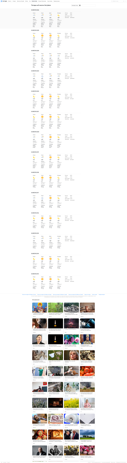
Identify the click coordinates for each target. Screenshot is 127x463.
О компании (4, 462)
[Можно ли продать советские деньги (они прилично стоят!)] (55, 421)
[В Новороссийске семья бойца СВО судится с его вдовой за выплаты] (39, 421)
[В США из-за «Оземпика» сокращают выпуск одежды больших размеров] (39, 373)
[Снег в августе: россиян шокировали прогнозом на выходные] (39, 405)
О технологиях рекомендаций (106, 462)
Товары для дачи (102, 294)
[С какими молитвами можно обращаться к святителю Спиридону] (39, 310)
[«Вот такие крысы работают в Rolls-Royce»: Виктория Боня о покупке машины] (39, 341)
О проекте (89, 462)
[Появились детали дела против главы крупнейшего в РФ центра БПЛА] (87, 310)
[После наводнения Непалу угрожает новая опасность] (55, 389)
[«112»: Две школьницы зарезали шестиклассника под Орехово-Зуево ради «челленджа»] (55, 325)
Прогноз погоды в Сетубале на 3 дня (29, 294)
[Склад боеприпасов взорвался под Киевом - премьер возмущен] (55, 437)
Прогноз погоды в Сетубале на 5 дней (44, 294)
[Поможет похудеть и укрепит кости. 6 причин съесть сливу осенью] (71, 341)
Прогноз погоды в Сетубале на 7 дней (60, 294)
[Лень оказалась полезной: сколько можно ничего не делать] (71, 373)
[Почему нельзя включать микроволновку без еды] (55, 405)
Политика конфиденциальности (96, 462)
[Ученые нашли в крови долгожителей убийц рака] (87, 325)
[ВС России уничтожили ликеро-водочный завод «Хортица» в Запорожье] (87, 389)
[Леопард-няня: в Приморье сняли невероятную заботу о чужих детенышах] (55, 310)
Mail (1, 462)
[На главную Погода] (4, 1)
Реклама (8, 462)
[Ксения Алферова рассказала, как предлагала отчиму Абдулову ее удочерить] (55, 452)
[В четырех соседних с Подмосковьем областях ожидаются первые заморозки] (71, 452)
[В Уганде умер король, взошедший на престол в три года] (87, 341)
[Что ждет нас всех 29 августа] (71, 325)
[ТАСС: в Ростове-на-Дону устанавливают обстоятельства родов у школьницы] (39, 357)
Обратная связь (113, 462)
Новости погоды (87, 294)
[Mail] (1, 1)
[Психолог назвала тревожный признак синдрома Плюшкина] (87, 357)
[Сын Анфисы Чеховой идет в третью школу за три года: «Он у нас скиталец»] (87, 405)
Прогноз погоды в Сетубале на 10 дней (76, 294)
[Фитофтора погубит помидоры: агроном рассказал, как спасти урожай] (87, 373)
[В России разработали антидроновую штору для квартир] (87, 421)
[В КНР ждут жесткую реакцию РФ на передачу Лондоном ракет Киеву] (55, 373)
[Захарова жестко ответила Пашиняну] (71, 357)
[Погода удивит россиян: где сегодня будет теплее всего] (87, 437)
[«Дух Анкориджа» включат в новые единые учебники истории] (71, 437)
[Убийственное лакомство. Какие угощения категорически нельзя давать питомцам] (39, 325)
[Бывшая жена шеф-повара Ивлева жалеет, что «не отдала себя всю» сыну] (39, 452)
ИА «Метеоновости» (123, 462)
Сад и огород (94, 294)
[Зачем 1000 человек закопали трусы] (55, 357)
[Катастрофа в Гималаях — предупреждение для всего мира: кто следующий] (71, 310)
